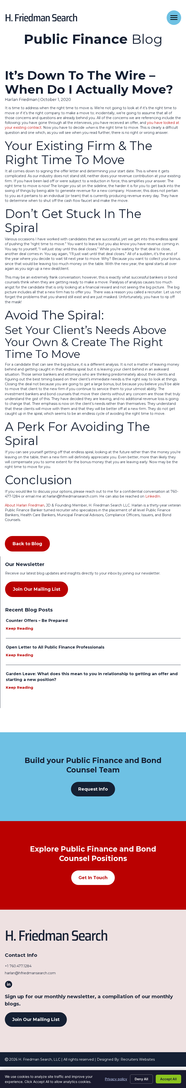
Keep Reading (22, 628)
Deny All (141, 1079)
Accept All (168, 1079)
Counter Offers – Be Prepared (37, 620)
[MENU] (174, 17)
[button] (93, 789)
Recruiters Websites (138, 1059)
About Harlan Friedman (24, 505)
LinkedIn (152, 496)
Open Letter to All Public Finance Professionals (55, 647)
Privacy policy (116, 1079)
